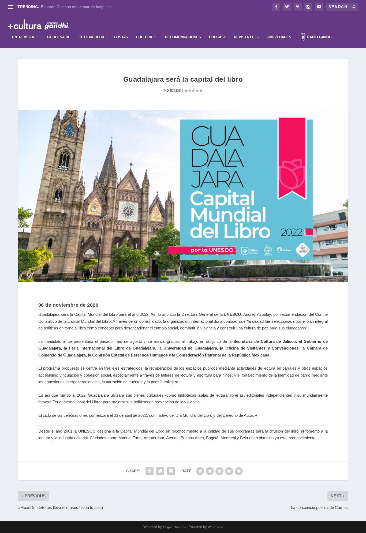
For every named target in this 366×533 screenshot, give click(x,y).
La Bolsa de (58, 37)
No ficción (172, 90)
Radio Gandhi (319, 37)
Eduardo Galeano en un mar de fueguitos (76, 7)
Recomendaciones (183, 37)
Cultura (144, 37)
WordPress (215, 527)
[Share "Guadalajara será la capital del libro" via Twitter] (160, 471)
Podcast (217, 37)
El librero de (92, 37)
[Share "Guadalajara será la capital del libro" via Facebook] (149, 471)
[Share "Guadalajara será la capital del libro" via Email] (171, 471)
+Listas (121, 37)
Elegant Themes (174, 527)
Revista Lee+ (246, 37)
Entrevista (23, 37)
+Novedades (279, 37)
